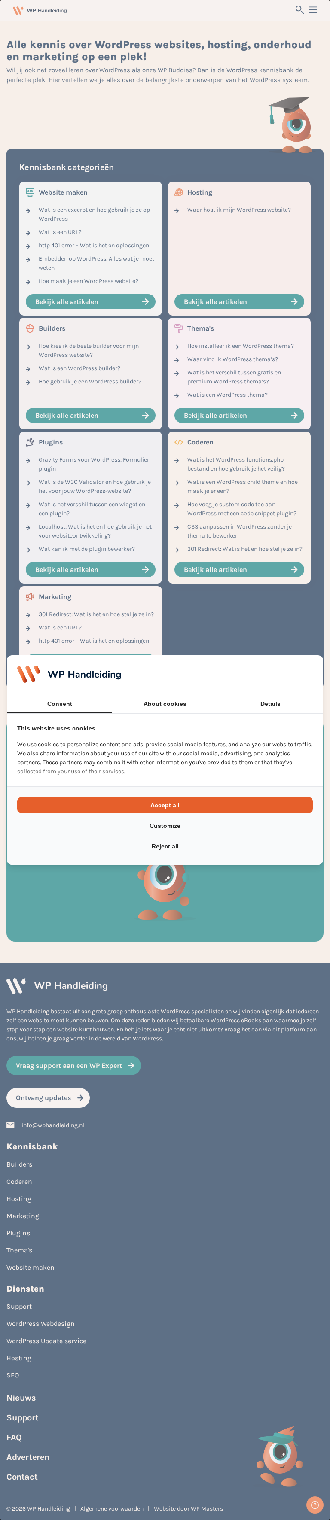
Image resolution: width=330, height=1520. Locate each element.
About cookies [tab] (165, 703)
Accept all (165, 805)
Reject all (165, 846)
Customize (165, 825)
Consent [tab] (59, 703)
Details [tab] (270, 703)
